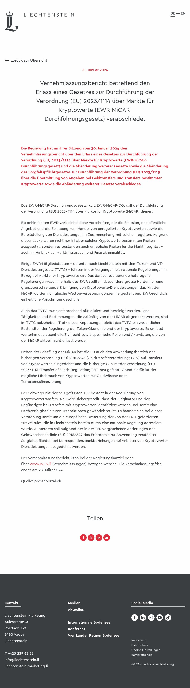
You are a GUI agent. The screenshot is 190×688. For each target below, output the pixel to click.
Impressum (138, 640)
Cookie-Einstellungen (145, 650)
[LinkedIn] (99, 537)
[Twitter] (91, 537)
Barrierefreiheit (141, 654)
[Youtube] (159, 617)
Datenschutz (139, 645)
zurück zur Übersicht (26, 60)
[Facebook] (83, 537)
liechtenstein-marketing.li (26, 666)
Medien (74, 603)
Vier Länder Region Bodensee (93, 635)
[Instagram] (151, 617)
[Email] (106, 537)
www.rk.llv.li (40, 464)
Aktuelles (76, 609)
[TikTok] (168, 617)
